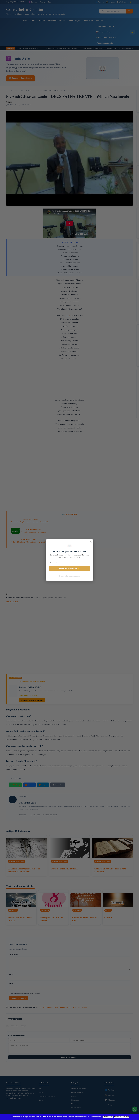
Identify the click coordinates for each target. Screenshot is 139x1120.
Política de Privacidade (121, 1116)
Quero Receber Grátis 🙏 (69, 568)
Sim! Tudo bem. (108, 1116)
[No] (136, 1117)
